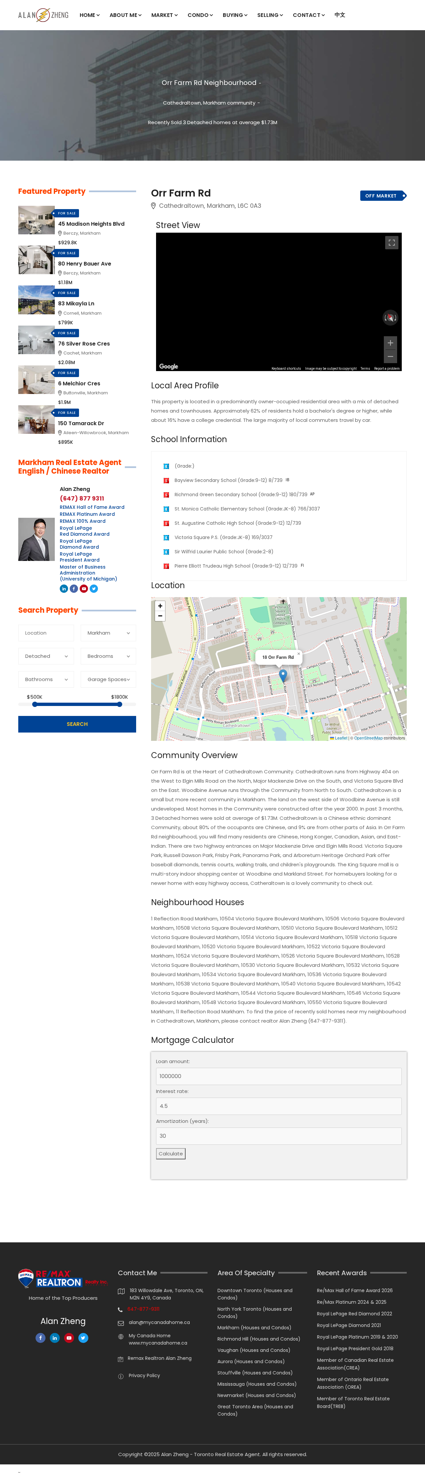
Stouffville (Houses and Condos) (255, 1372)
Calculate (171, 1153)
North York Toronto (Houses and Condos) (254, 1313)
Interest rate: (172, 1091)
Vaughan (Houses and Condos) (254, 1350)
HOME (87, 15)
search (77, 724)
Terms (365, 368)
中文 (340, 15)
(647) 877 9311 (82, 499)
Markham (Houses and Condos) (254, 1327)
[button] (283, 676)
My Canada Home (150, 1335)
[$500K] (35, 704)
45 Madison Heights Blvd (91, 224)
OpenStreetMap (368, 737)
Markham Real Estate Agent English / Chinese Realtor (70, 467)
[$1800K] (119, 704)
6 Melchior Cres (79, 383)
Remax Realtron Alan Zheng (160, 1358)
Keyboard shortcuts (286, 368)
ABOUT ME (123, 15)
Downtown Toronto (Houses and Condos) (255, 1294)
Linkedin (64, 589)
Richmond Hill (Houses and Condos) (258, 1339)
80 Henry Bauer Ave (84, 264)
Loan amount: (173, 1061)
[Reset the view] (390, 317)
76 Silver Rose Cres (84, 344)
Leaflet (340, 737)
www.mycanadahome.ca (158, 1343)
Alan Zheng (75, 489)
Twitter (94, 589)
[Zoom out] (390, 356)
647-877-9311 (143, 1309)
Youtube (84, 589)
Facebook (74, 589)
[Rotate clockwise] (396, 318)
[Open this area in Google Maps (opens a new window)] (169, 366)
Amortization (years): (182, 1121)
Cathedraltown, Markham (194, 102)
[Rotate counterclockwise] (384, 318)
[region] (279, 302)
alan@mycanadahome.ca (159, 1322)
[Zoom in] (390, 343)
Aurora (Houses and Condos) (251, 1361)
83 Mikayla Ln (76, 303)
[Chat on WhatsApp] (8, 1472)
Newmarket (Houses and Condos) (256, 1395)
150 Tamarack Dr (81, 423)
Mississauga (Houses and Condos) (257, 1384)
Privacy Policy (144, 1375)
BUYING (233, 15)
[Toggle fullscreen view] (391, 242)
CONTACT (306, 15)
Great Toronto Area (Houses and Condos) (255, 1410)
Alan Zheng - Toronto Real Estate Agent (210, 1454)
